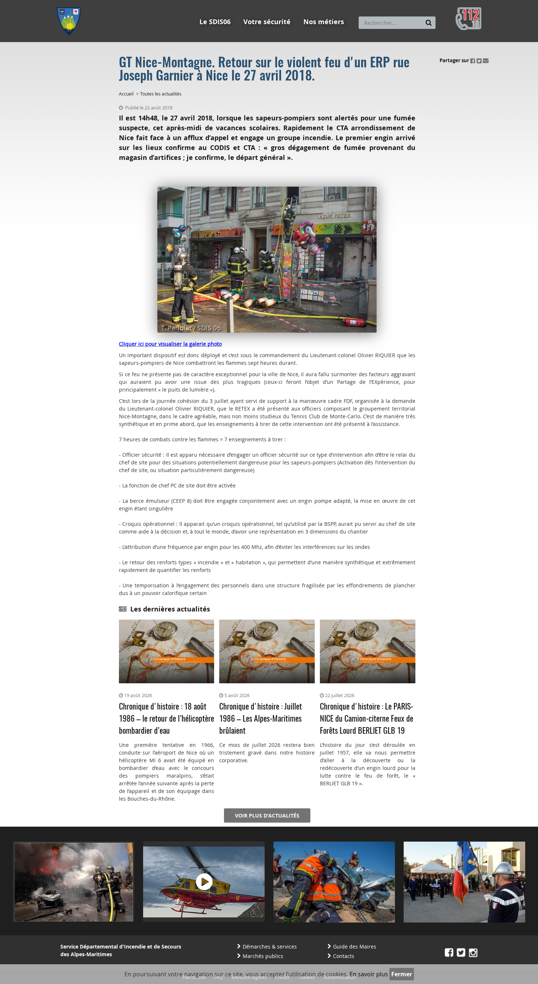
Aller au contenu (110, 3)
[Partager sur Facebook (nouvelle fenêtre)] (472, 60)
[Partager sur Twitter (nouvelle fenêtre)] (479, 60)
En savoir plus (369, 974)
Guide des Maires (354, 946)
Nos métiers (323, 21)
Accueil (126, 94)
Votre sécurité (267, 21)
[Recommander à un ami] (486, 60)
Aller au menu (71, 3)
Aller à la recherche (155, 3)
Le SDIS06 (215, 21)
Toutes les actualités (161, 94)
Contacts (343, 956)
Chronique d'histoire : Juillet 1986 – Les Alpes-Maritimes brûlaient (260, 719)
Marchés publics (263, 956)
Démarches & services (270, 946)
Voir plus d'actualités (267, 815)
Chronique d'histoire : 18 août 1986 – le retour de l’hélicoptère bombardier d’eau (166, 719)
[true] (429, 22)
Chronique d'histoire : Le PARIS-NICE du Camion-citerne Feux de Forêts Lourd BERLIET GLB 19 (366, 719)
